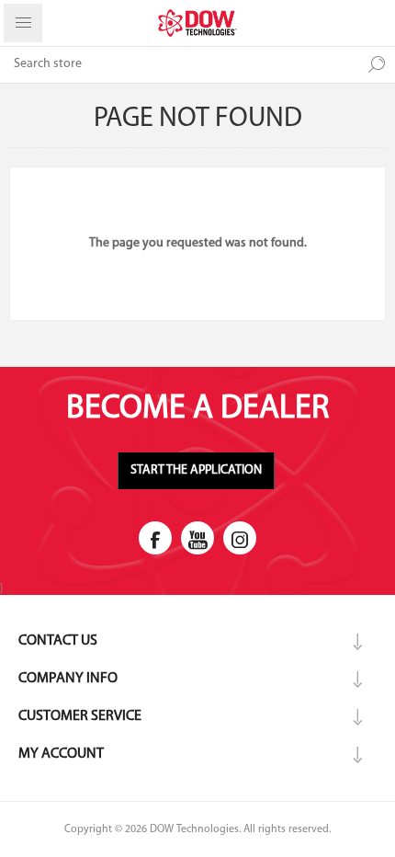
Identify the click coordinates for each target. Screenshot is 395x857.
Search (376, 64)
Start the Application (196, 470)
